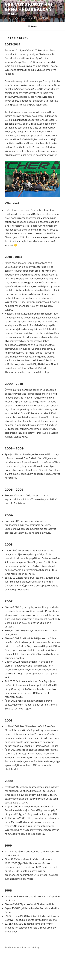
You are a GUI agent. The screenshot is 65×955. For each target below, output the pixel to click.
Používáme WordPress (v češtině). (22, 947)
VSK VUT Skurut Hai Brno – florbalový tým (28, 9)
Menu (34, 26)
